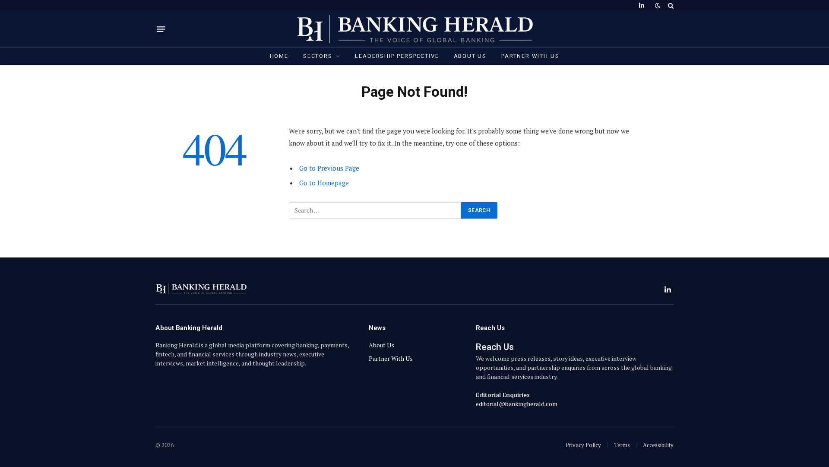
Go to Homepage (324, 182)
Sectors (317, 56)
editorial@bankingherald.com (516, 404)
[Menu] (161, 29)
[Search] (670, 5)
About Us (470, 56)
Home (279, 56)
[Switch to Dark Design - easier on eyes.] (657, 6)
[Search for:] (375, 210)
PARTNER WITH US (530, 56)
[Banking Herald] (414, 29)
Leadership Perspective (397, 56)
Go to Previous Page (329, 168)
